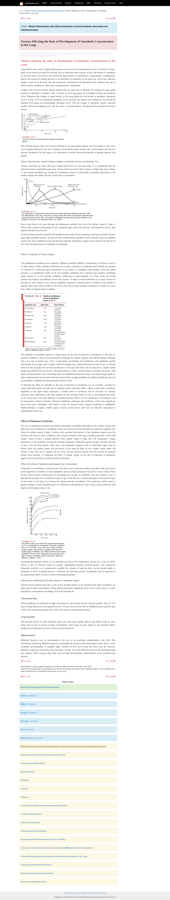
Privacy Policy (68, 893)
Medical (68, 3)
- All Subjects (29, 696)
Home (21, 11)
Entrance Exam (110, 3)
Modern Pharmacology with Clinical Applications (45, 11)
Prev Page (26, 18)
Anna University (56, 3)
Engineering (78, 3)
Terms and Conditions (80, 893)
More (121, 3)
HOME (44, 3)
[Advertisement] (136, 44)
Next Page (110, 18)
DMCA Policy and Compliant (97, 893)
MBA (88, 3)
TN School (97, 3)
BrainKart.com (32, 3)
